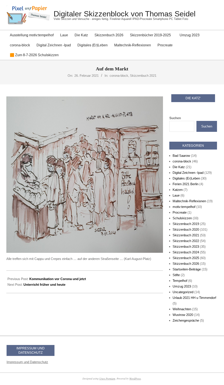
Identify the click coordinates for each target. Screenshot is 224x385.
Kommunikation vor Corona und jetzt (57, 279)
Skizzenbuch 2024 (186, 252)
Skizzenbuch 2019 (186, 224)
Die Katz (179, 167)
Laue (176, 195)
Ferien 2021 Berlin (185, 184)
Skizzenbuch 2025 (186, 258)
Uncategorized (183, 292)
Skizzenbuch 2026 (186, 263)
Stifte (176, 275)
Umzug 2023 (182, 286)
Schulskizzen (182, 218)
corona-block (119, 75)
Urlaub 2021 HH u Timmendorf (194, 298)
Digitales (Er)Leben (186, 178)
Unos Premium (107, 378)
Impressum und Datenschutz (27, 362)
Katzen (178, 190)
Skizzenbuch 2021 (143, 75)
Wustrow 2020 (183, 315)
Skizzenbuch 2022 (186, 241)
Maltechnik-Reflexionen (189, 201)
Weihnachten (182, 309)
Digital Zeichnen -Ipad (188, 172)
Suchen (175, 118)
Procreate (180, 212)
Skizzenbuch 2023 (186, 246)
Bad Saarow (181, 155)
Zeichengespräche (186, 320)
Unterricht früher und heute (44, 284)
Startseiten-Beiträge (187, 269)
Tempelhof (180, 280)
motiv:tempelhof (184, 207)
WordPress (135, 378)
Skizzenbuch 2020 (186, 229)
